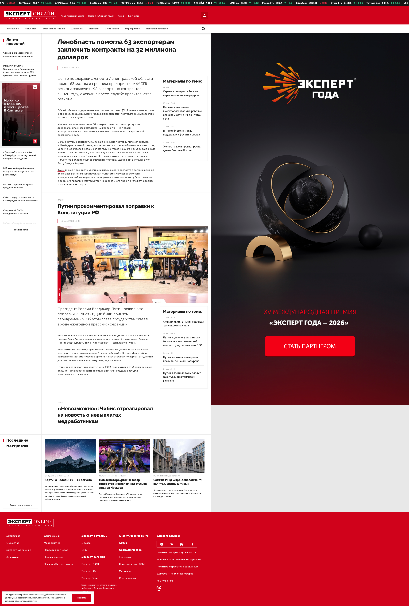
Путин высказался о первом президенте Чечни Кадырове (181, 359)
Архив (121, 16)
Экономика (12, 29)
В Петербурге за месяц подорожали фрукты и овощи (181, 132)
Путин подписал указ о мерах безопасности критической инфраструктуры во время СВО (182, 341)
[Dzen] (162, 544)
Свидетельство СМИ (132, 564)
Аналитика (77, 29)
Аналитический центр (72, 16)
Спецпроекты (127, 578)
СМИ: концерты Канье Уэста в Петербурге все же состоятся (20, 199)
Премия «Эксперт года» (101, 16)
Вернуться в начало (21, 505)
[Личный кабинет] (204, 15)
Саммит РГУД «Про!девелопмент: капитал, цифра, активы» (177, 481)
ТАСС (61, 169)
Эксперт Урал (89, 578)
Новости (94, 29)
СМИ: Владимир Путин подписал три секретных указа (183, 323)
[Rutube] (182, 544)
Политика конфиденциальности (176, 552)
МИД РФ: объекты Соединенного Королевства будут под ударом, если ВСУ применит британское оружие (19, 70)
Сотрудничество (130, 549)
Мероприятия (132, 29)
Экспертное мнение (54, 29)
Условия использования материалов (179, 559)
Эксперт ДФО (90, 564)
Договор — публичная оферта (175, 573)
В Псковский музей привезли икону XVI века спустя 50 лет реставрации (19, 171)
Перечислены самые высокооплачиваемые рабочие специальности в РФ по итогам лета (182, 113)
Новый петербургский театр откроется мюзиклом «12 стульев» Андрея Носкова (124, 483)
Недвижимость (53, 556)
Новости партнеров (157, 29)
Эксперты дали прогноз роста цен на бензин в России (182, 148)
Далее (60, 200)
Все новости (21, 229)
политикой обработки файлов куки (21, 601)
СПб (84, 549)
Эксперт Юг (88, 571)
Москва (86, 542)
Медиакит (125, 571)
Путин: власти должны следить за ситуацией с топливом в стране (182, 377)
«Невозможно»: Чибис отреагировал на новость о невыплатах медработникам (105, 414)
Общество (31, 29)
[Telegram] (192, 544)
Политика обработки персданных (177, 566)
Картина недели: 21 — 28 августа (68, 480)
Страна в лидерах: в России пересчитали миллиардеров (18, 54)
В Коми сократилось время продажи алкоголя (18, 186)
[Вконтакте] (172, 544)
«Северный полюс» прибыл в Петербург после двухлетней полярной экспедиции (19, 155)
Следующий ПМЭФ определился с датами (15, 212)
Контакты (133, 16)
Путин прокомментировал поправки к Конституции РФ (106, 209)
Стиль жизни (112, 29)
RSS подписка (165, 580)
